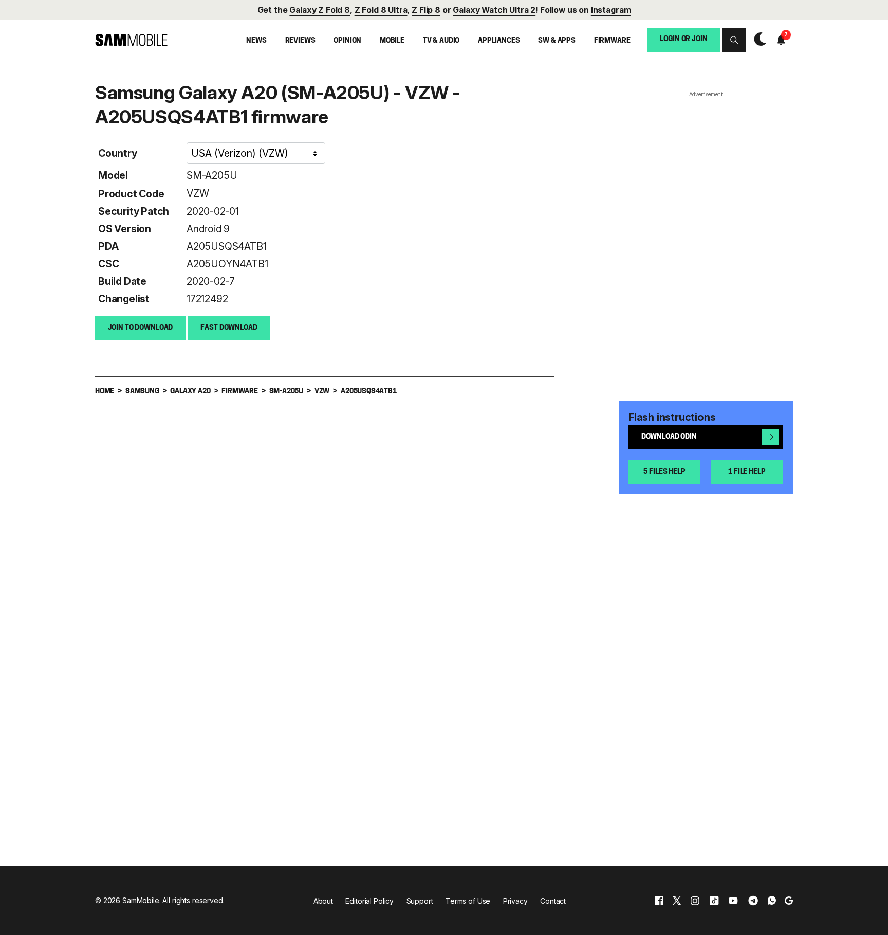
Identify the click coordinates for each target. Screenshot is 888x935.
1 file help (746, 472)
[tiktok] (714, 900)
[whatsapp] (772, 900)
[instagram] (695, 900)
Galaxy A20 (190, 391)
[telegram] (753, 900)
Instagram (611, 10)
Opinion (347, 41)
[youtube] (733, 900)
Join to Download (140, 328)
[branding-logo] (131, 40)
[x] (677, 900)
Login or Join (683, 40)
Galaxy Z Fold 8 (319, 10)
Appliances (499, 41)
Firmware (612, 41)
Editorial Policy (369, 900)
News (256, 41)
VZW (198, 193)
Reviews (300, 41)
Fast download (228, 328)
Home (104, 391)
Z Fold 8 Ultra (381, 10)
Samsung (142, 391)
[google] (789, 900)
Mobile (392, 41)
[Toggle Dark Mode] (757, 39)
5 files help (664, 472)
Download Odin (669, 438)
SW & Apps (557, 41)
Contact (553, 900)
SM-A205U (212, 175)
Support (419, 900)
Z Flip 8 (426, 10)
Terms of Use (468, 900)
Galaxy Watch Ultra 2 (494, 10)
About (323, 900)
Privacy (515, 900)
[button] (734, 40)
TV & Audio (441, 41)
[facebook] (659, 900)
